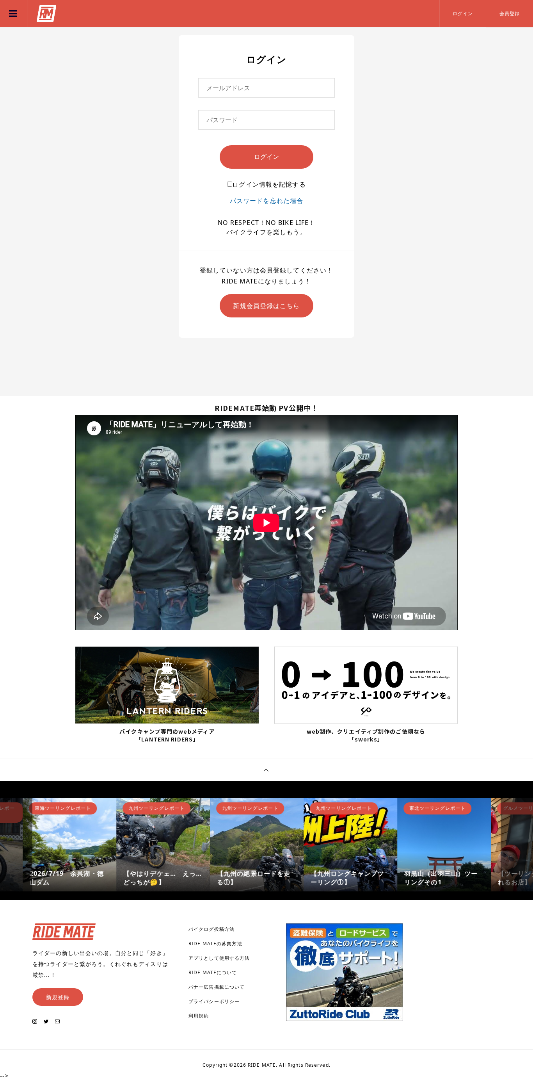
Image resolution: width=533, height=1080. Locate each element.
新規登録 (57, 997)
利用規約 (198, 1015)
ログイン (463, 13)
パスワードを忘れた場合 (266, 200)
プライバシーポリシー (214, 1001)
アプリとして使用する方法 (219, 958)
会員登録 (509, 13)
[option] (79, 844)
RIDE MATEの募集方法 (215, 943)
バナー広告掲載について (216, 987)
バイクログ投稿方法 (211, 929)
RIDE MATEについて (212, 972)
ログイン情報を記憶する (269, 184)
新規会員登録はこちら (266, 305)
